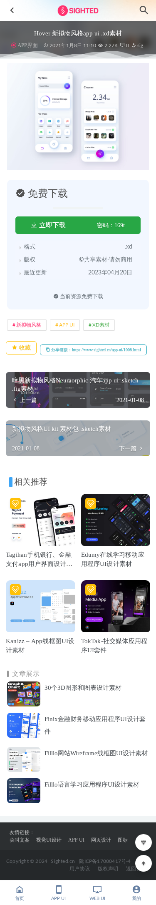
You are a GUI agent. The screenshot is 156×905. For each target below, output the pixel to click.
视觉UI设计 (49, 840)
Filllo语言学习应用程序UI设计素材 (92, 784)
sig (139, 45)
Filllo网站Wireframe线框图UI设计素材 (96, 753)
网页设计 (101, 840)
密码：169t (111, 225)
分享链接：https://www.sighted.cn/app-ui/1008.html (95, 349)
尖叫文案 (20, 840)
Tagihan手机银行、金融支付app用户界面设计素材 (39, 563)
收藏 (24, 347)
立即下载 (51, 225)
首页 (19, 898)
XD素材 (100, 324)
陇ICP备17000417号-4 (105, 861)
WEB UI (97, 898)
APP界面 (27, 45)
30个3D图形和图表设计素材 (83, 687)
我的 (136, 898)
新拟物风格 (28, 324)
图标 (123, 840)
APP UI (66, 324)
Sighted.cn (63, 861)
